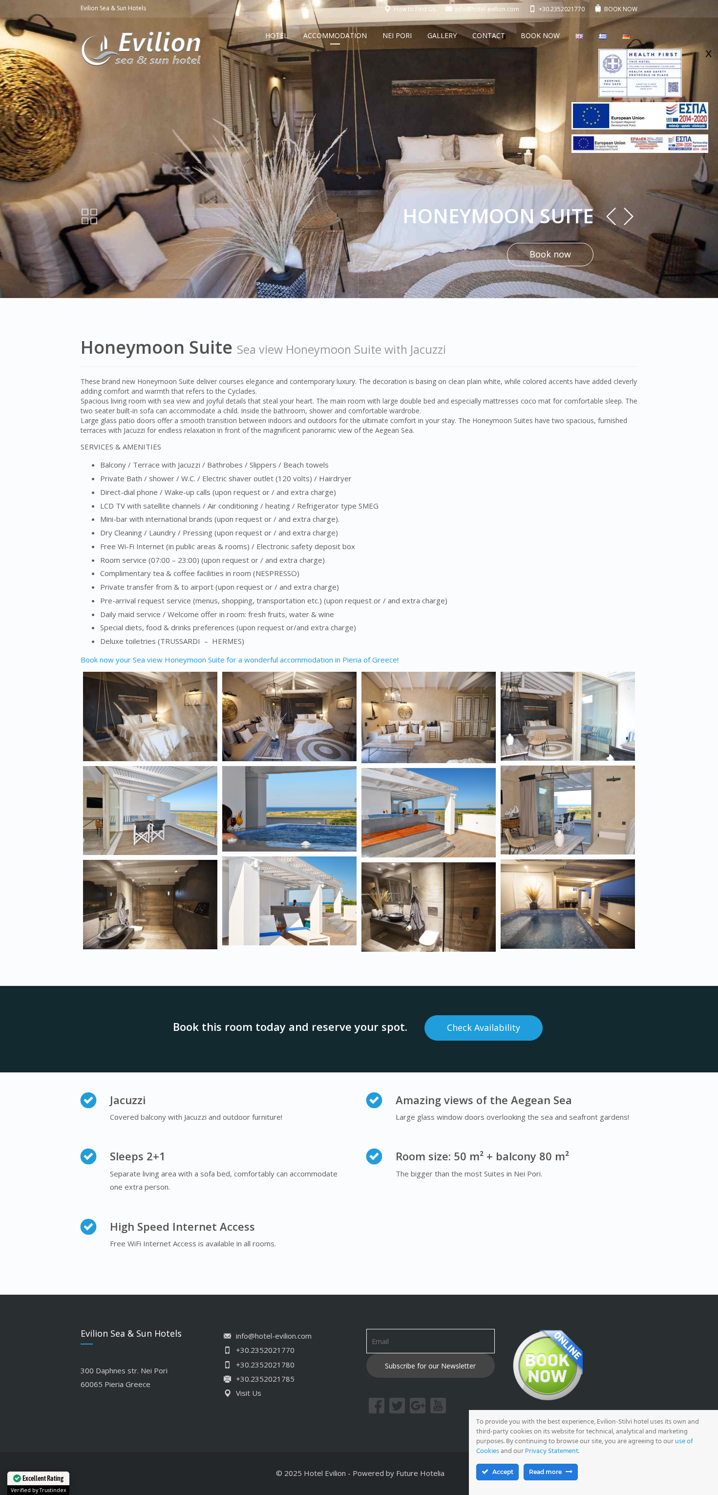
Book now (550, 254)
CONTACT (488, 35)
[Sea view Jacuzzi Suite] (150, 716)
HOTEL (276, 35)
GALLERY (442, 35)
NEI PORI (397, 35)
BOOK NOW (540, 35)
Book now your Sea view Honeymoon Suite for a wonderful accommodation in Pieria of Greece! (240, 659)
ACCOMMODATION (335, 35)
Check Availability (483, 1027)
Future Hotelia (420, 1473)
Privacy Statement (551, 1451)
